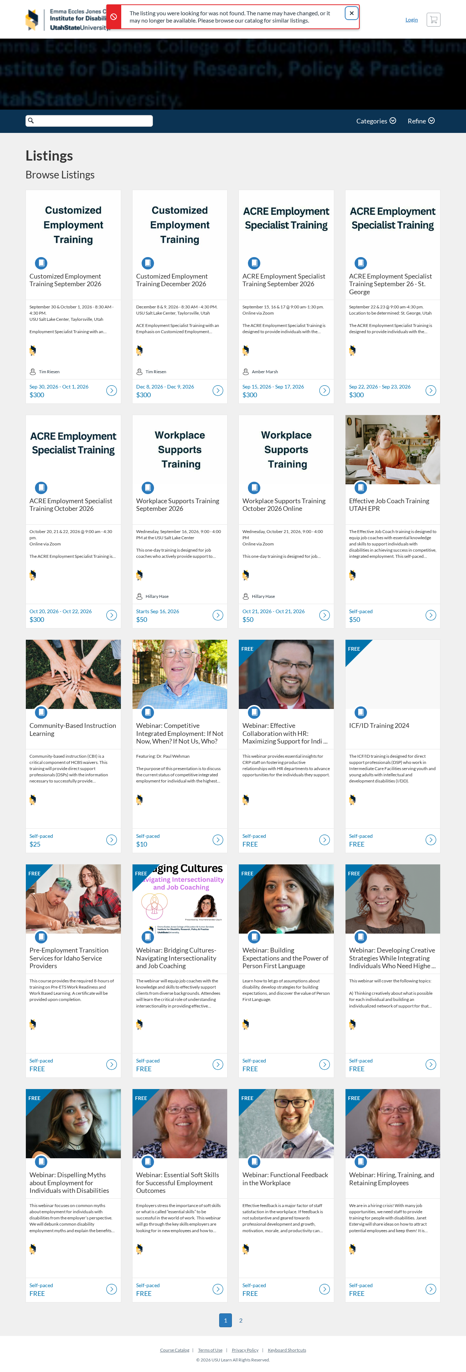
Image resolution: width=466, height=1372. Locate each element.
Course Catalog (174, 1350)
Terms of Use (210, 1350)
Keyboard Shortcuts (287, 1350)
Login (412, 19)
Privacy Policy (245, 1350)
